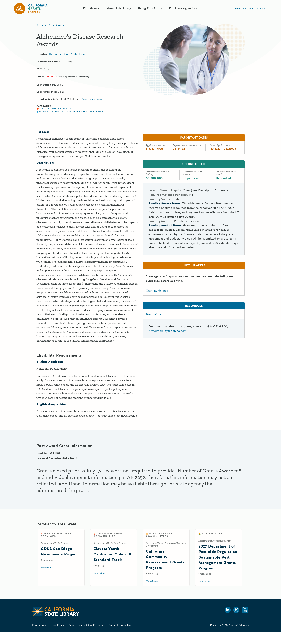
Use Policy (58, 625)
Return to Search (53, 25)
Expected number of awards (192, 173)
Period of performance (219, 145)
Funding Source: (160, 199)
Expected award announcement (187, 145)
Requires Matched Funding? (168, 195)
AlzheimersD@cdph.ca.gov (167, 331)
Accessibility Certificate (91, 625)
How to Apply (193, 265)
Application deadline (155, 145)
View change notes (91, 99)
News (251, 8)
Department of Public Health (68, 54)
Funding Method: (160, 221)
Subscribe (240, 8)
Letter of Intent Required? (166, 190)
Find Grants (91, 8)
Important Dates (194, 138)
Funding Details (194, 164)
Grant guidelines (157, 291)
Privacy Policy (40, 625)
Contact (261, 8)
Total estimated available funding (157, 173)
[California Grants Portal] (31, 8)
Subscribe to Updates (121, 625)
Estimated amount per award (226, 173)
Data (71, 625)
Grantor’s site (155, 314)
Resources (194, 306)
